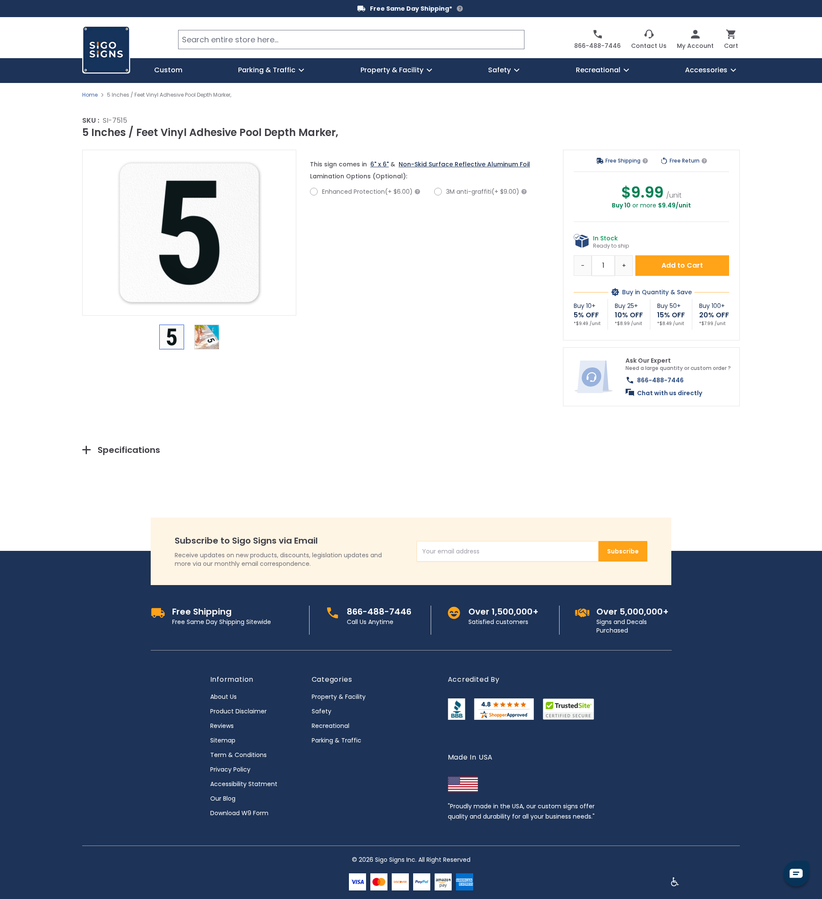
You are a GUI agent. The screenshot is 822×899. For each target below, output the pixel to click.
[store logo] (106, 50)
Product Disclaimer (238, 711)
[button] (189, 232)
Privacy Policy (230, 769)
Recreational (330, 726)
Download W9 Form (239, 813)
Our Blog (222, 798)
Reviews (222, 726)
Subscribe (623, 551)
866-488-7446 (660, 380)
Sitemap (222, 740)
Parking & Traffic (336, 740)
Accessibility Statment (243, 784)
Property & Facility (339, 696)
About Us (223, 696)
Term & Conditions (238, 755)
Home (90, 95)
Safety (321, 711)
